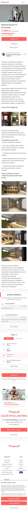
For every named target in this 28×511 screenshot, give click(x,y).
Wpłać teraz (14, 39)
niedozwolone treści (18, 379)
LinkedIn (16, 449)
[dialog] (14, 496)
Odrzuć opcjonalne (14, 503)
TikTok (20, 449)
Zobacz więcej (14, 326)
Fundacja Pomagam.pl (21, 470)
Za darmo (21, 464)
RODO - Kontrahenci (7, 466)
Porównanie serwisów (7, 470)
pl (22, 2)
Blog (21, 466)
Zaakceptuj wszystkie (14, 499)
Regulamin (7, 462)
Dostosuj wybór (14, 508)
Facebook (2, 449)
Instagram (11, 449)
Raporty (21, 462)
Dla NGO (21, 468)
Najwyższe (19, 338)
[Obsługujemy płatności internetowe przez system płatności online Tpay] (21, 472)
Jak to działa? (14, 435)
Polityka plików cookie (7, 472)
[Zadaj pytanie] (25, 54)
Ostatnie (8, 338)
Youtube (25, 449)
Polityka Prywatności (7, 464)
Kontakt (7, 468)
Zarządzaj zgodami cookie (7, 474)
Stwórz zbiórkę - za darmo (14, 430)
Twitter (7, 449)
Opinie (21, 460)
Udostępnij (14, 43)
